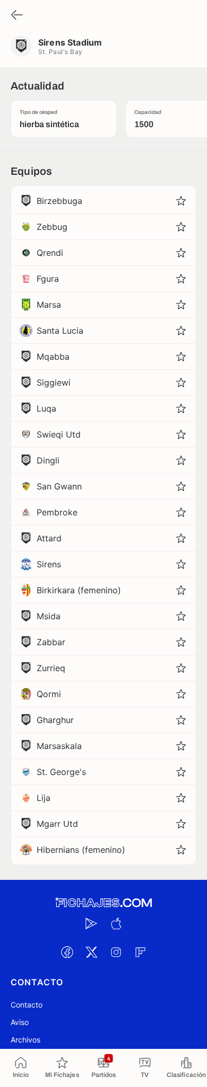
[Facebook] (67, 952)
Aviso (20, 1022)
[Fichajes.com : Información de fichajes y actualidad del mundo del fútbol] (103, 903)
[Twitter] (91, 952)
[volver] (17, 15)
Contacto (26, 1004)
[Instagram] (116, 952)
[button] (181, 200)
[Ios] (116, 923)
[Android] (91, 923)
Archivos (25, 1039)
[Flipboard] (140, 952)
